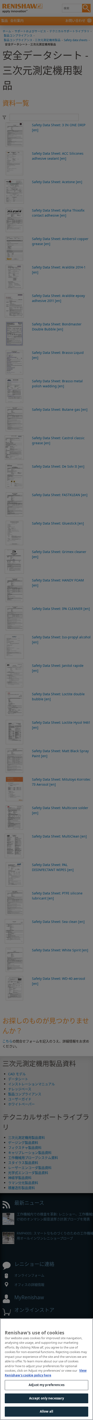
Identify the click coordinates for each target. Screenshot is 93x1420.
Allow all (46, 1411)
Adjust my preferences (46, 1385)
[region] (46, 1369)
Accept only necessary (46, 1398)
